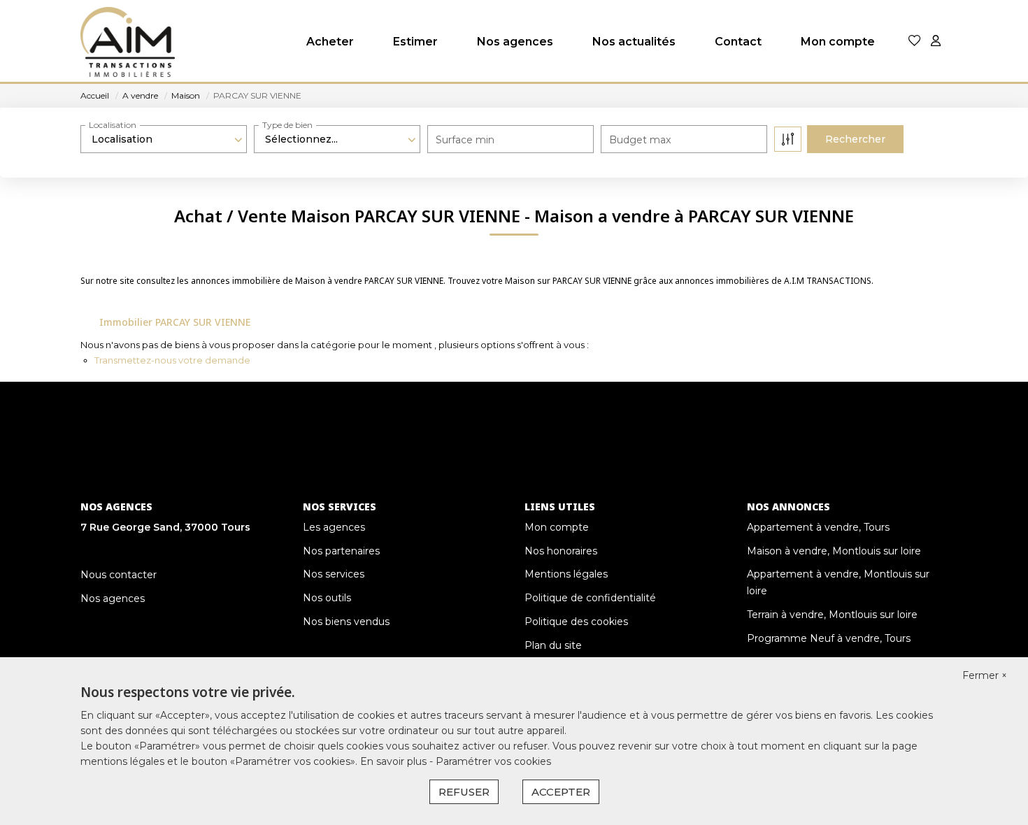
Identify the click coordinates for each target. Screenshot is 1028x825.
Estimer (415, 41)
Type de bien (287, 125)
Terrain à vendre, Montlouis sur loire (832, 614)
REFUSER (464, 791)
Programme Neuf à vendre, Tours (829, 638)
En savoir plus (394, 761)
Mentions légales (566, 574)
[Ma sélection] (914, 41)
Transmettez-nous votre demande (172, 360)
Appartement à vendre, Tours (818, 527)
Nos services (333, 574)
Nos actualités (634, 41)
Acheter (330, 41)
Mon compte (838, 41)
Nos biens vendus (346, 621)
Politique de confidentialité (590, 597)
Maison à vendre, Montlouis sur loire (834, 551)
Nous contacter (118, 574)
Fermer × (984, 675)
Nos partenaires (341, 551)
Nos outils (327, 597)
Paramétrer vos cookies (493, 761)
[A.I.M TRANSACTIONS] (127, 42)
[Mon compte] (936, 41)
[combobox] (163, 139)
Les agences (334, 527)
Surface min (465, 140)
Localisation (112, 125)
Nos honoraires (560, 551)
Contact (738, 41)
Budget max (640, 140)
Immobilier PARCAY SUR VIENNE (174, 322)
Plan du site (553, 645)
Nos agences (515, 41)
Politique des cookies (576, 621)
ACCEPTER (560, 791)
